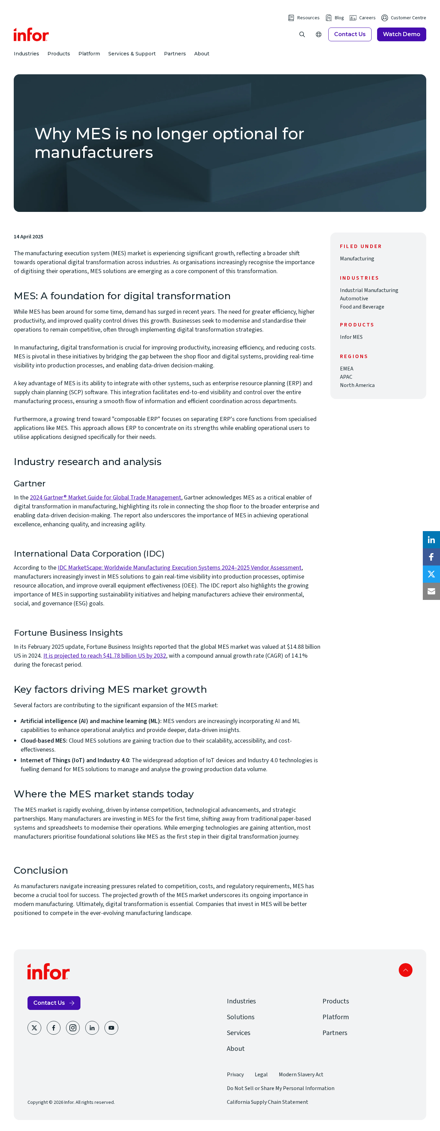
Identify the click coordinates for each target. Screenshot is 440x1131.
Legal (261, 1074)
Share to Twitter (431, 574)
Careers (367, 17)
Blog (339, 17)
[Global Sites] (319, 34)
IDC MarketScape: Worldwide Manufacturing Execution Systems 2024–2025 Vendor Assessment (179, 567)
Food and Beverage (362, 307)
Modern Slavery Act (301, 1074)
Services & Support (132, 54)
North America (357, 385)
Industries (26, 54)
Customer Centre (408, 17)
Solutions (240, 1017)
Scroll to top (405, 970)
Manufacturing (357, 258)
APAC (346, 377)
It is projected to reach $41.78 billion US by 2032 (104, 655)
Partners (175, 54)
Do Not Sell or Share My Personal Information (280, 1088)
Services (238, 1033)
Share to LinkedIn (431, 539)
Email (431, 591)
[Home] (31, 34)
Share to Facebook (431, 557)
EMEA (346, 369)
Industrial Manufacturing (369, 290)
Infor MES (351, 337)
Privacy (235, 1074)
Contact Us (350, 34)
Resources (308, 17)
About (201, 54)
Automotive (354, 298)
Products (58, 54)
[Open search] (302, 34)
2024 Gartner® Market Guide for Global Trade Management (105, 497)
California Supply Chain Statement (267, 1102)
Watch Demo (401, 34)
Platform (89, 54)
